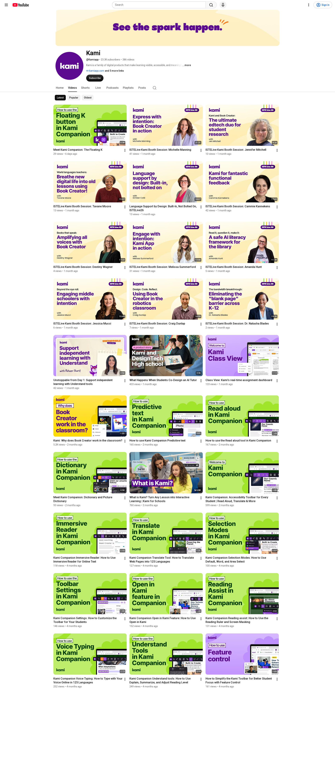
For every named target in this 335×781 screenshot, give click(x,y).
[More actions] (124, 150)
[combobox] (160, 5)
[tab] (59, 88)
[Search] (211, 4)
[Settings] (309, 5)
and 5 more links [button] (114, 70)
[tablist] (167, 88)
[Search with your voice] (222, 4)
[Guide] (6, 5)
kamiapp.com (96, 70)
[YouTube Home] (20, 5)
